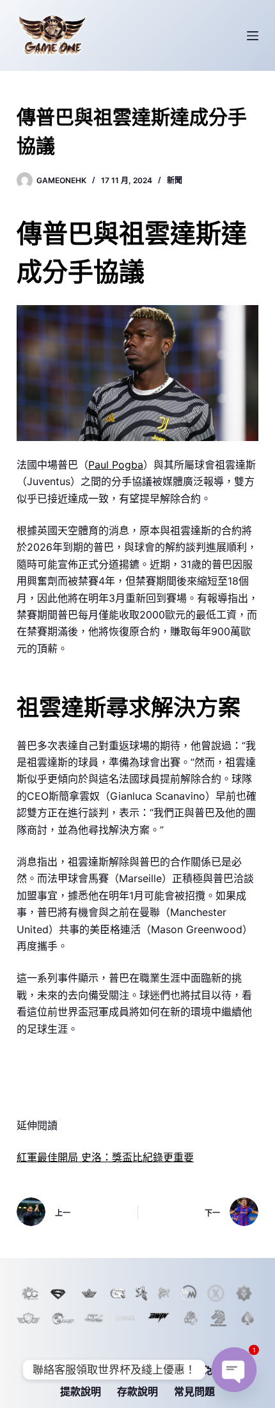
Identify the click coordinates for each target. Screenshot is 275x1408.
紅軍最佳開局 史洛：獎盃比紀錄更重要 (105, 1157)
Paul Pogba (115, 464)
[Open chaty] (234, 1369)
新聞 (174, 180)
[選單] (252, 35)
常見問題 (194, 1391)
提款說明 (80, 1391)
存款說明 (137, 1391)
